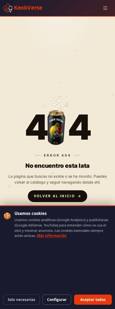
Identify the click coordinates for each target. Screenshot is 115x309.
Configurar (57, 299)
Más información (52, 235)
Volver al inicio (58, 196)
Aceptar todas (93, 299)
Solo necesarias (21, 299)
